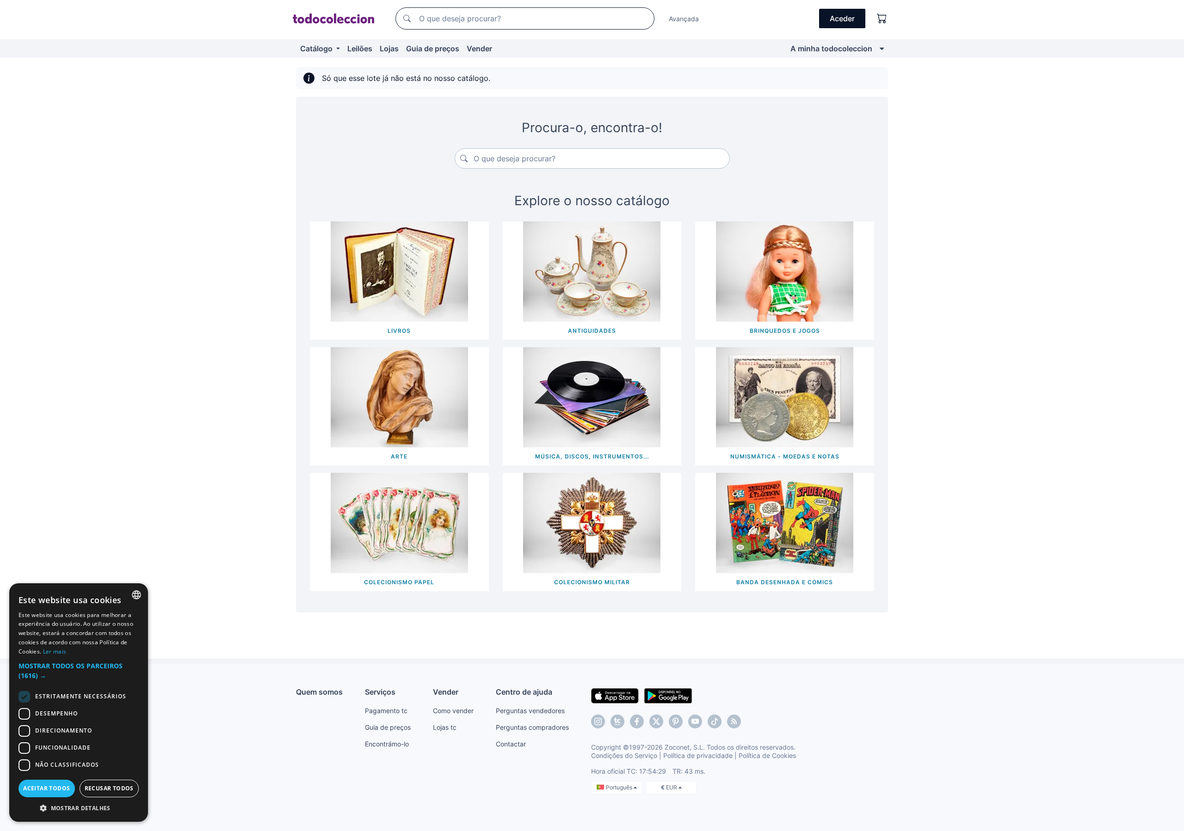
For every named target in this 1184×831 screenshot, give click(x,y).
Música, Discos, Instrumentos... (592, 456)
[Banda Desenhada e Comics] (784, 522)
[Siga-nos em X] (656, 721)
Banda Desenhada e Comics (784, 582)
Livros (399, 330)
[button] (78, 670)
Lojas (389, 48)
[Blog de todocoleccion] (734, 721)
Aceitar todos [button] (46, 788)
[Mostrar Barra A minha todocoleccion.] (882, 48)
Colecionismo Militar (592, 582)
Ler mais (54, 651)
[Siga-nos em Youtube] (695, 721)
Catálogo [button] (317, 48)
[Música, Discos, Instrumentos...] (591, 396)
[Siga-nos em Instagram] (598, 721)
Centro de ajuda (524, 692)
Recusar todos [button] (109, 788)
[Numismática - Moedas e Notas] (784, 396)
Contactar (511, 744)
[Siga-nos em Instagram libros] (617, 721)
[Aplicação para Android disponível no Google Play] (668, 695)
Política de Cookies (767, 755)
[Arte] (399, 396)
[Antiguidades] (591, 270)
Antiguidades (592, 330)
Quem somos (319, 692)
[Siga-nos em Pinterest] (676, 721)
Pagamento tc (386, 711)
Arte (399, 456)
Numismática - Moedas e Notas (784, 456)
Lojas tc (444, 727)
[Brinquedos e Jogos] (784, 270)
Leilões (359, 48)
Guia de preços (432, 48)
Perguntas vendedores (530, 711)
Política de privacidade (698, 755)
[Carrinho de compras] (882, 18)
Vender (479, 48)
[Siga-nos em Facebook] (637, 721)
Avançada (684, 19)
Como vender (453, 711)
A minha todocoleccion (831, 48)
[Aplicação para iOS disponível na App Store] (615, 695)
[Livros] (399, 270)
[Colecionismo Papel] (399, 522)
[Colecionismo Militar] (591, 522)
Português (620, 787)
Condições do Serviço (624, 755)
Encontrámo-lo (387, 744)
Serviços (380, 692)
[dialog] (78, 702)
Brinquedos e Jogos (785, 330)
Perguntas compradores (532, 727)
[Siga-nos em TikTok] (715, 721)
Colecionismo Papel (399, 582)
